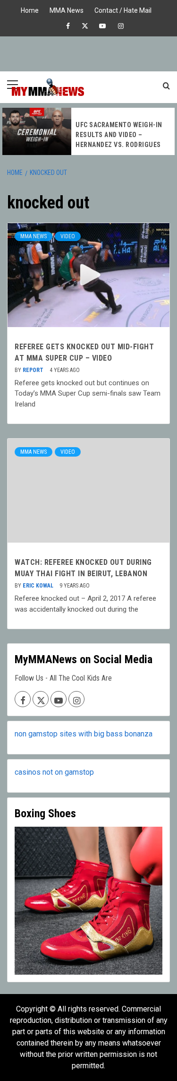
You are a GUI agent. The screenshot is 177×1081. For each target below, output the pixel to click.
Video (67, 236)
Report (34, 370)
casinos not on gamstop (54, 772)
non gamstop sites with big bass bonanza (83, 733)
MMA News (67, 9)
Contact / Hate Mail (123, 9)
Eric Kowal (39, 585)
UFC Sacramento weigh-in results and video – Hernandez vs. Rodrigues (119, 134)
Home (30, 9)
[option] (88, 131)
